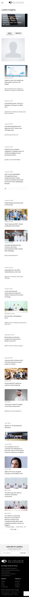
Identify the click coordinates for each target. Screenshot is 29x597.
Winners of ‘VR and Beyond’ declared (13, 426)
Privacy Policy (14, 593)
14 (20, 527)
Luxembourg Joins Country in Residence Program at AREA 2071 (14, 105)
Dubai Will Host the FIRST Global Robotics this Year (13, 271)
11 (16, 527)
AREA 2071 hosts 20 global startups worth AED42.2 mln (14, 472)
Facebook (17, 581)
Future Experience (5, 575)
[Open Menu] (2, 2)
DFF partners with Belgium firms (13, 317)
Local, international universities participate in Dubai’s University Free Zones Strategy (14, 293)
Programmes (4, 586)
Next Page (15, 529)
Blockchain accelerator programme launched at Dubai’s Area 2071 (13, 339)
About (2, 583)
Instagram (17, 585)
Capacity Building (5, 572)
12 (17, 527)
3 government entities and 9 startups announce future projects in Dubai (14, 362)
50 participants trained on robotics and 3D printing (13, 384)
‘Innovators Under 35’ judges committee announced (14, 405)
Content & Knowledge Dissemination (10, 570)
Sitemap (16, 594)
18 (25, 527)
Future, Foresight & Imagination (9, 568)
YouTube (17, 583)
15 (22, 527)
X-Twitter (17, 586)
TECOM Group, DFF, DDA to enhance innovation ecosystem (13, 494)
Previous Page (9, 527)
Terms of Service (5, 593)
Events (3, 585)
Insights (3, 581)
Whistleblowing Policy (8, 594)
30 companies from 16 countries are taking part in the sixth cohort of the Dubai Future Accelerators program (14, 449)
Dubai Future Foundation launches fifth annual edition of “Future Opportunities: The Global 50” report (12, 20)
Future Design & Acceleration (8, 573)
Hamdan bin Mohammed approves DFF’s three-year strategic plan (13, 128)
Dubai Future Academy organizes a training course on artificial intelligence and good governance (14, 152)
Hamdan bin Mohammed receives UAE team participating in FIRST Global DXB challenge (14, 247)
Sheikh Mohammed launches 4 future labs (14, 203)
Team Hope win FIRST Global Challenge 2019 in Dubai (14, 225)
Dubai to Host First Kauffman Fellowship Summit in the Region (14, 82)
